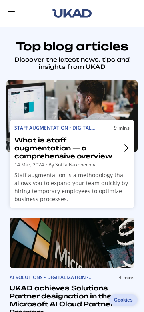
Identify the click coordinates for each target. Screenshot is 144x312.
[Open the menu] (11, 13)
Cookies (123, 300)
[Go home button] (72, 13)
